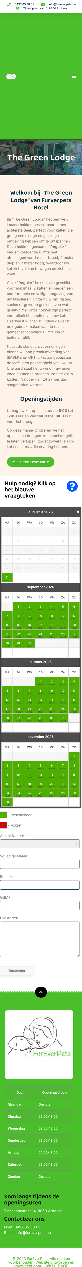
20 (74, 625)
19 (63, 625)
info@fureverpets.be (33, 1232)
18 (51, 625)
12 (63, 615)
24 (40, 634)
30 (29, 643)
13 (74, 615)
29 (18, 643)
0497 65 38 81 (27, 1227)
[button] (74, 76)
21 (7, 634)
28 (7, 643)
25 (51, 634)
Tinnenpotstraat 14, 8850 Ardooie (33, 1211)
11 (52, 615)
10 (40, 615)
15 (18, 625)
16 (29, 625)
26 (62, 634)
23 (29, 634)
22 (18, 634)
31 (7, 577)
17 (40, 625)
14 (7, 625)
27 (74, 634)
